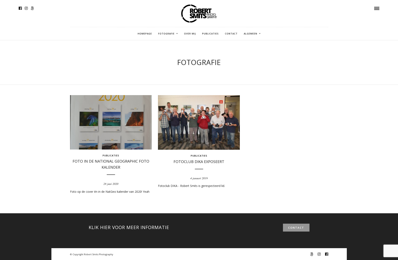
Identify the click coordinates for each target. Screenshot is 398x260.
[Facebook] (20, 8)
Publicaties (210, 33)
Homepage (145, 33)
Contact (231, 33)
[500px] (32, 8)
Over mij (190, 33)
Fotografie (166, 33)
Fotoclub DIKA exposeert (199, 161)
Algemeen (250, 33)
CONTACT (296, 227)
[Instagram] (26, 8)
